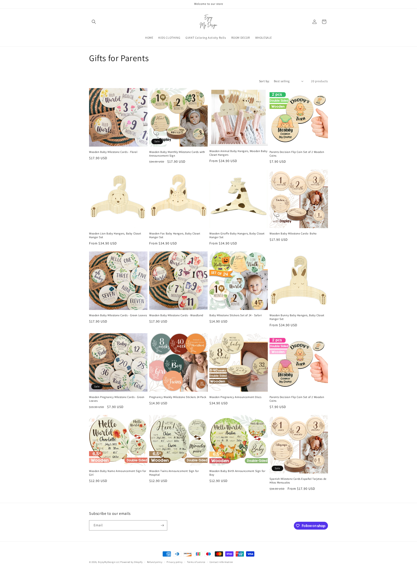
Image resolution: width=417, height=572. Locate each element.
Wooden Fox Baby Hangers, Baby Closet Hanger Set (174, 235)
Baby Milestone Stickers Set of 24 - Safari (235, 315)
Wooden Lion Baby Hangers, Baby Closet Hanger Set (115, 235)
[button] (94, 22)
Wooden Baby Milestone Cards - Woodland (176, 315)
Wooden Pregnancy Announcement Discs (235, 397)
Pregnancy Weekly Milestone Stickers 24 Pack (177, 397)
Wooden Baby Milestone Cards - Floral (113, 152)
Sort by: (264, 81)
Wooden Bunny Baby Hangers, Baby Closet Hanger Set (297, 317)
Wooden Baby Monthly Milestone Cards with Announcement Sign (177, 153)
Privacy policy (175, 562)
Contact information (221, 562)
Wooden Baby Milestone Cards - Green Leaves (118, 315)
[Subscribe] (162, 525)
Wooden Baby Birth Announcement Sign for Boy (237, 473)
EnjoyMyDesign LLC (109, 562)
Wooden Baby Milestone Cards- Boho (293, 233)
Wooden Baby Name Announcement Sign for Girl (117, 473)
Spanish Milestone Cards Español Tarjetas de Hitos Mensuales (298, 480)
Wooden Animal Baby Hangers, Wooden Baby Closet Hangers (238, 153)
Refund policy (154, 562)
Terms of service (196, 562)
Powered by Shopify (131, 562)
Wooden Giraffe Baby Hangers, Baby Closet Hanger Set (237, 235)
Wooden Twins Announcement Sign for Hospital (174, 473)
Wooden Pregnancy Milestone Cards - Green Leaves (116, 399)
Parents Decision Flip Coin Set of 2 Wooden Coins (297, 153)
